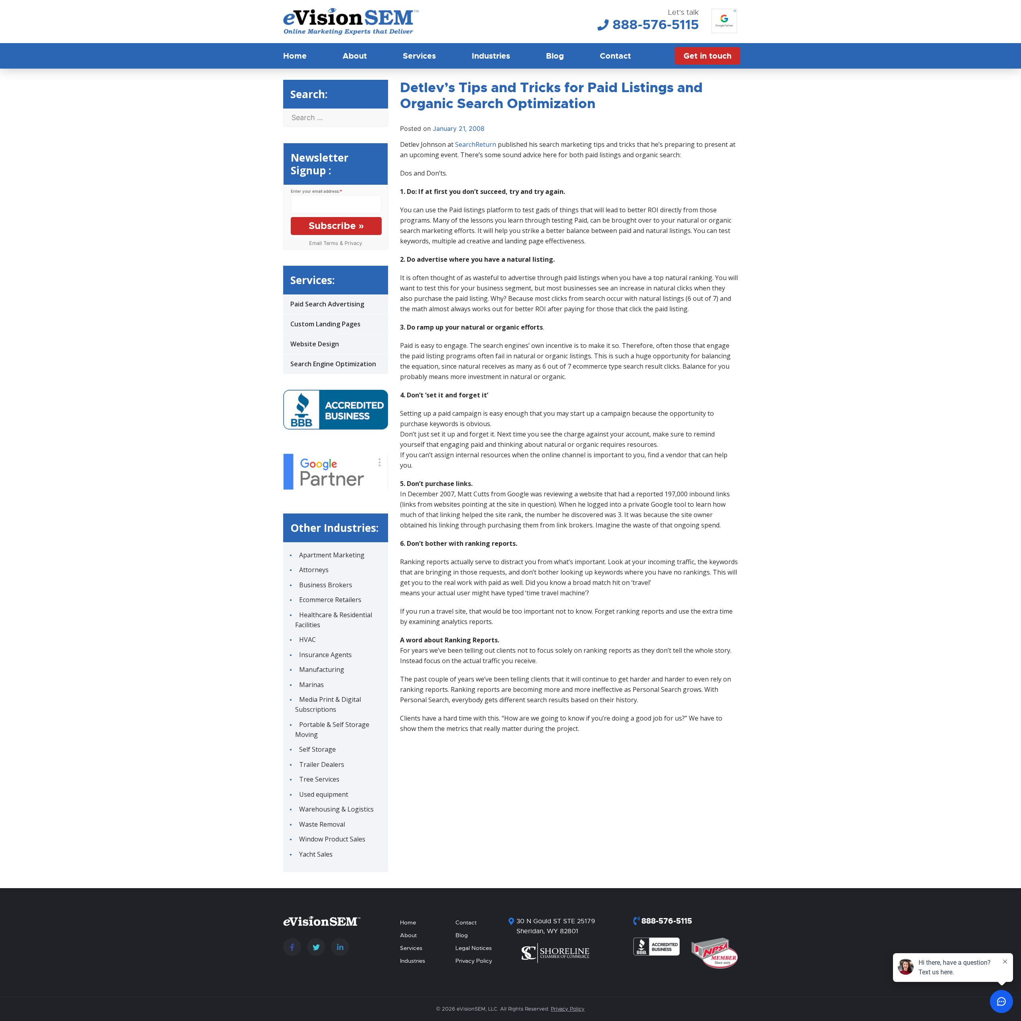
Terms (330, 243)
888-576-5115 (656, 24)
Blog (555, 56)
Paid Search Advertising (327, 304)
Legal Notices (473, 948)
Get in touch (707, 56)
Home (295, 56)
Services (419, 56)
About (355, 56)
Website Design (314, 344)
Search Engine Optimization (333, 363)
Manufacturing (321, 669)
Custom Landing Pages (325, 324)
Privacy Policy (473, 960)
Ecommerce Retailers (330, 599)
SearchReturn (475, 144)
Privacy (353, 243)
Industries (491, 56)
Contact (615, 56)
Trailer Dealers (321, 764)
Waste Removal (322, 824)
